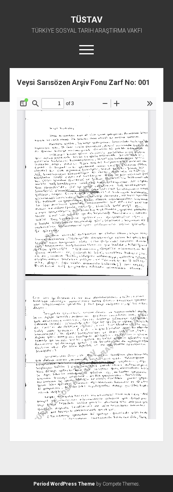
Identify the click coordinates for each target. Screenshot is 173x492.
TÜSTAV (87, 20)
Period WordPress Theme (64, 484)
